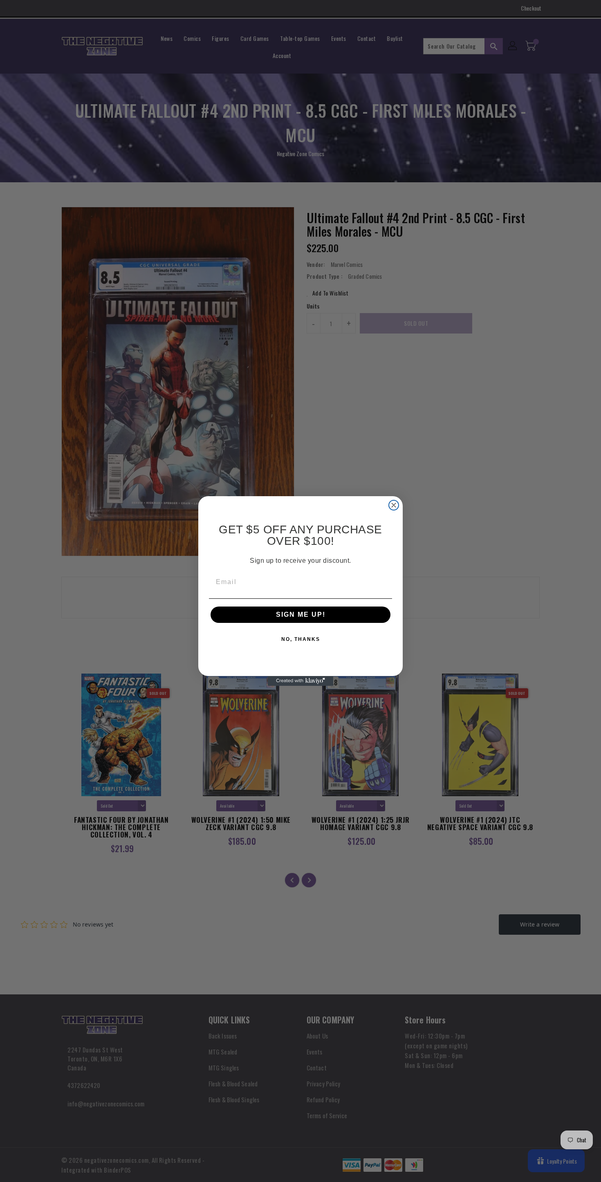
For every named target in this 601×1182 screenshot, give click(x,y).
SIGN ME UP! (300, 614)
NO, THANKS (300, 639)
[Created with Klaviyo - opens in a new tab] (300, 681)
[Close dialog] (394, 505)
